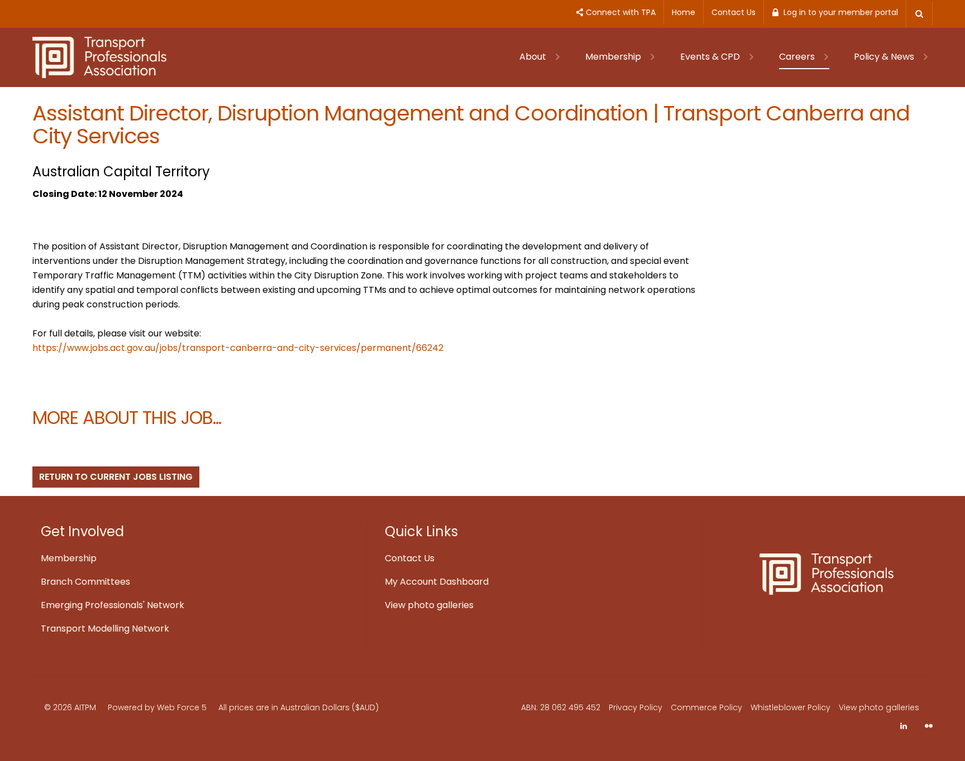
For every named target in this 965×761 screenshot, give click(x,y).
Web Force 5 (182, 707)
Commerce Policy (706, 707)
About (533, 56)
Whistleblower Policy (790, 707)
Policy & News (885, 56)
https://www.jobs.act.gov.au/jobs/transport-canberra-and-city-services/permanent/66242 (237, 347)
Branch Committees (85, 581)
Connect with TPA (621, 12)
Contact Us (733, 12)
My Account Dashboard (437, 581)
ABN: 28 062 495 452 (560, 707)
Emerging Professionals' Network (112, 605)
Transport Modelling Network (105, 628)
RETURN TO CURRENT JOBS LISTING (116, 476)
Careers (798, 56)
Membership (614, 56)
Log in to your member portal (841, 12)
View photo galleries (429, 605)
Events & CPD (711, 56)
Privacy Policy (635, 707)
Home (683, 12)
